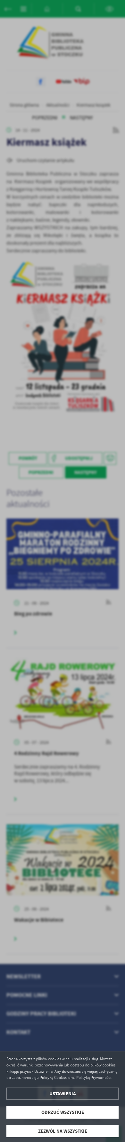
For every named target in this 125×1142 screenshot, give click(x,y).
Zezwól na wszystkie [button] (62, 1131)
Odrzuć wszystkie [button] (62, 1112)
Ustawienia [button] (62, 1093)
